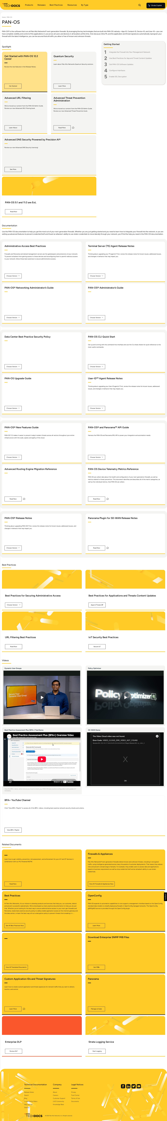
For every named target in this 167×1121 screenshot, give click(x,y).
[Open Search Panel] (139, 5)
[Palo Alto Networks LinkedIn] (128, 1088)
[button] (13, 86)
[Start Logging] (125, 1025)
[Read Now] (49, 186)
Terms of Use (75, 1098)
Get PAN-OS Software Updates (121, 64)
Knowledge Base (58, 1104)
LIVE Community (58, 1101)
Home (4, 17)
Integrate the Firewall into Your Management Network (129, 52)
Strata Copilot (156, 5)
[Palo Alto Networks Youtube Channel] (139, 1088)
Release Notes (29, 1092)
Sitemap (27, 1107)
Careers (55, 1095)
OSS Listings (28, 1104)
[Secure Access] (42, 579)
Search (26, 1095)
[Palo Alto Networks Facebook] (123, 1088)
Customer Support (59, 1098)
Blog (25, 1098)
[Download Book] (73, 127)
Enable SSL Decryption (118, 77)
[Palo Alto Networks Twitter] (133, 1088)
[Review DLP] (42, 1025)
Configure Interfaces (117, 70)
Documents (75, 1101)
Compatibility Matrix (30, 1101)
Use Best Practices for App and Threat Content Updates (130, 58)
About (55, 1092)
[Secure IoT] (125, 621)
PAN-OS (9, 17)
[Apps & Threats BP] (125, 579)
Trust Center (75, 1095)
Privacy (73, 1092)
